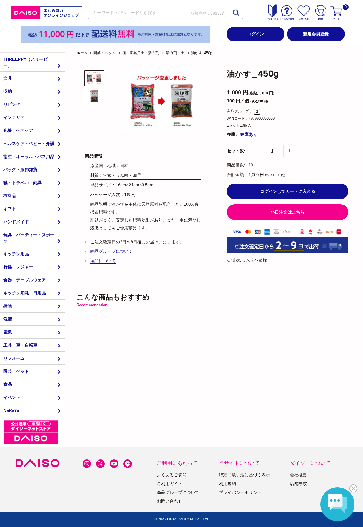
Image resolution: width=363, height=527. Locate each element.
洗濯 (7, 319)
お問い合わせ (169, 501)
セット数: (236, 150)
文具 (7, 78)
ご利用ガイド (169, 483)
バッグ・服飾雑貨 (20, 169)
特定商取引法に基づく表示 (244, 474)
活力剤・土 (175, 53)
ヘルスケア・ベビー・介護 (28, 143)
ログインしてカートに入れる (287, 191)
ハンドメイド (16, 221)
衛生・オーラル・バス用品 (28, 156)
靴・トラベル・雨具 (22, 182)
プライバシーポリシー (240, 492)
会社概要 (298, 474)
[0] (337, 12)
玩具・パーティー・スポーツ (28, 237)
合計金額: (236, 174)
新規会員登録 (316, 33)
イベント (11, 397)
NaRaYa (11, 410)
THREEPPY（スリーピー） (25, 62)
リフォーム (14, 358)
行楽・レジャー (18, 266)
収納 (7, 91)
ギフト (9, 208)
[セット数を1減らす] (255, 151)
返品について (103, 260)
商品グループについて (111, 251)
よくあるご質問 (172, 474)
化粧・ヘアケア (18, 130)
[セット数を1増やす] (290, 151)
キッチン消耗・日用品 (24, 292)
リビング (11, 104)
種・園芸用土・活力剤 (140, 53)
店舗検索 (298, 483)
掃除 (7, 305)
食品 (7, 384)
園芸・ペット (16, 371)
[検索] (236, 13)
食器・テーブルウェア (24, 279)
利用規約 (227, 483)
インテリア (14, 117)
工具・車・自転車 (20, 345)
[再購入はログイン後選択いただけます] (320, 12)
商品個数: (236, 165)
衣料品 (9, 195)
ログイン (255, 33)
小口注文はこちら (288, 212)
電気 (7, 332)
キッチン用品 (16, 253)
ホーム (82, 53)
